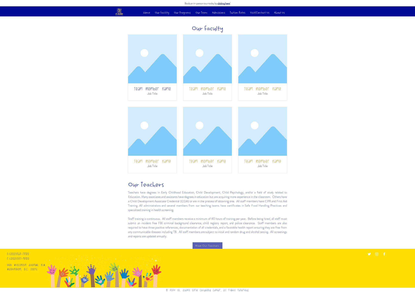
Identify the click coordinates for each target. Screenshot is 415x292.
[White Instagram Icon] (377, 254)
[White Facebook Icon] (384, 254)
